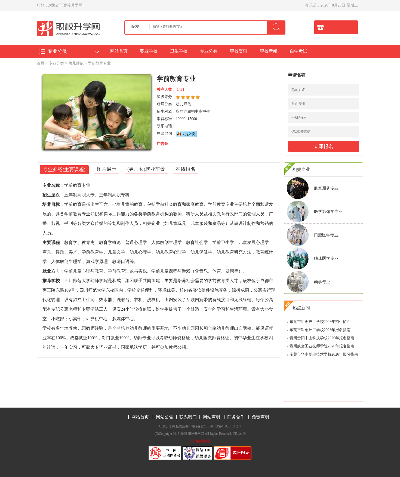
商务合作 (236, 417)
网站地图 (239, 434)
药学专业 (322, 282)
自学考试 (298, 51)
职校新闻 (268, 51)
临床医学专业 (326, 258)
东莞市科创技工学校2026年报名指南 (320, 330)
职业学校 (149, 51)
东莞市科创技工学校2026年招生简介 (320, 322)
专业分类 (208, 51)
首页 (40, 63)
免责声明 (260, 417)
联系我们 (188, 417)
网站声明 (211, 417)
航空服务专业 (326, 188)
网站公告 (164, 417)
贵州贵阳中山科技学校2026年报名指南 (322, 338)
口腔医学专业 (326, 235)
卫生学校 (178, 51)
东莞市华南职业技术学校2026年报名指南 (324, 354)
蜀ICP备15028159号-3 (225, 426)
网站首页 (119, 51)
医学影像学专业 (328, 211)
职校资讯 (238, 51)
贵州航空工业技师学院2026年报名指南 (322, 346)
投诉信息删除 (200, 441)
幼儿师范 (76, 63)
